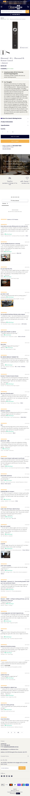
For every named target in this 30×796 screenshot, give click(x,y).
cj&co (17, 793)
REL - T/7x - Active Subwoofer (6, 433)
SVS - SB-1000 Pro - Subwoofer (7, 535)
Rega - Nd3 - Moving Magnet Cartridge (8, 349)
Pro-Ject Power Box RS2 (6, 268)
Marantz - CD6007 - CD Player (6, 605)
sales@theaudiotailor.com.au (11, 746)
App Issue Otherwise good (7, 393)
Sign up (22, 768)
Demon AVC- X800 (5, 440)
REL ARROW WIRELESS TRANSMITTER (9, 357)
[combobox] (13, 11)
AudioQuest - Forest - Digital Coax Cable (8, 697)
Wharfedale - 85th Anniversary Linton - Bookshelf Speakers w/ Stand (14, 482)
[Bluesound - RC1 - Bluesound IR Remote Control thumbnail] (3, 52)
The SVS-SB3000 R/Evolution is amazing (10, 243)
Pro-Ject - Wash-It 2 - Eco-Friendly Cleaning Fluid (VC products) (13, 467)
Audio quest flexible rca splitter (8, 331)
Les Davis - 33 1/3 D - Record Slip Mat (8, 679)
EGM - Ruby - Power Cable (6, 518)
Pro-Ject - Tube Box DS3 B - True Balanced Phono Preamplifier (13, 235)
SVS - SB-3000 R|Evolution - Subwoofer (8, 253)
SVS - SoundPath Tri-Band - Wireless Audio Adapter (10, 324)
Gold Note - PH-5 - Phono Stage (7, 654)
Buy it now (15, 141)
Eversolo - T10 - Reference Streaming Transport (10, 385)
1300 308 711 (7, 745)
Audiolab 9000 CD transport (7, 491)
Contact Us (3, 743)
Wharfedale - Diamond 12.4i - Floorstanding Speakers (11, 550)
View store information (6, 148)
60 (18, 732)
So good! (3, 543)
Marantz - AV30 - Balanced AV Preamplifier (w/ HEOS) (11, 667)
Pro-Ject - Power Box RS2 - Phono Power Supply (10, 278)
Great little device (5, 719)
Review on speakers (5, 410)
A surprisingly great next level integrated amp (12, 613)
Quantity (3, 128)
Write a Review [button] (15, 200)
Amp (2, 630)
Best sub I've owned (5, 526)
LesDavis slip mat (5, 674)
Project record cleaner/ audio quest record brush (12, 458)
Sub (2, 425)
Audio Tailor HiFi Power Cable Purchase (10, 509)
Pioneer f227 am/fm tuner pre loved (8, 711)
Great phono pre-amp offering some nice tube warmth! (14, 226)
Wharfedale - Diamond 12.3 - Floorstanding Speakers (11, 591)
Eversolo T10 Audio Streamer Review (9, 376)
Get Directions (4, 749)
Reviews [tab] (4, 203)
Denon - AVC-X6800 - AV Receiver (7, 450)
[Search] (27, 11)
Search (15, 789)
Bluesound (5, 63)
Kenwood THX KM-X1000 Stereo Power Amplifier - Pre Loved (12, 298)
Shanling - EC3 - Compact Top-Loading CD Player (10, 403)
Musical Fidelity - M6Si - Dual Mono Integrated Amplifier (11, 638)
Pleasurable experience (6, 475)
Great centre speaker (6, 565)
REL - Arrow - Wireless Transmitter (7, 366)
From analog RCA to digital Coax (9, 687)
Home (2, 18)
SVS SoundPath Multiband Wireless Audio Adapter (13, 314)
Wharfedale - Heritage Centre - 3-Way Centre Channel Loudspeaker (14, 572)
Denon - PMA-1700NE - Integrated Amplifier (9, 622)
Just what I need (5, 294)
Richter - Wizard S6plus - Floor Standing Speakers (10, 417)
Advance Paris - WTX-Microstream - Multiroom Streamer (12, 727)
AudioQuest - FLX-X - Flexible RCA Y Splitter (9, 336)
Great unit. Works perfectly (7, 704)
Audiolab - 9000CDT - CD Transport (7, 501)
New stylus (3, 344)
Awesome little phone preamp (8, 646)
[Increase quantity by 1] (13, 132)
